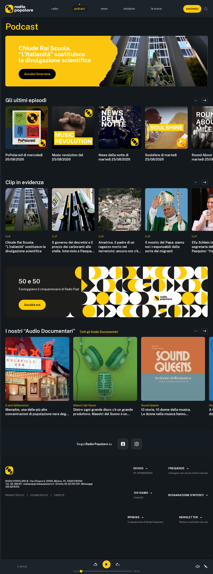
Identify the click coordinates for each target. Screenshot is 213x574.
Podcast (79, 8)
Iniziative (129, 8)
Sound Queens (150, 405)
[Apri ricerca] (206, 8)
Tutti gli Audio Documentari (98, 332)
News (104, 8)
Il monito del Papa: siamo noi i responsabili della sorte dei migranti (164, 246)
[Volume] (198, 567)
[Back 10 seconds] (95, 564)
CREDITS (59, 495)
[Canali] (206, 567)
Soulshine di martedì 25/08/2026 (161, 157)
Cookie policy (39, 495)
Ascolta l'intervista (37, 74)
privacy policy (14, 495)
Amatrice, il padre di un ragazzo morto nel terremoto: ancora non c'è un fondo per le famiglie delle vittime (118, 246)
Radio (55, 8)
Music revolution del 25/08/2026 (67, 157)
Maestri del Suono (84, 405)
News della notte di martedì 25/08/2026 (114, 157)
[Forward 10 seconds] (118, 564)
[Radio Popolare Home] (19, 9)
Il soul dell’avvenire (17, 405)
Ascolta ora (32, 305)
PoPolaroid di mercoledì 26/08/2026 (24, 157)
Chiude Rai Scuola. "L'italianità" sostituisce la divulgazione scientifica (25, 246)
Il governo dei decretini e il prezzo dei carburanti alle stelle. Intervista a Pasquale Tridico (73, 246)
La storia (156, 8)
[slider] (81, 571)
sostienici (192, 8)
